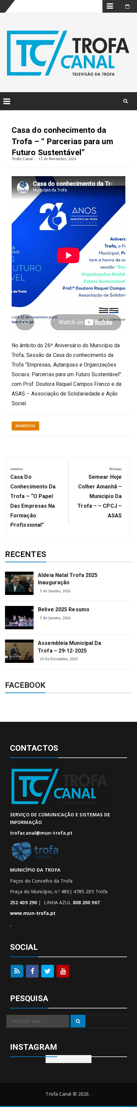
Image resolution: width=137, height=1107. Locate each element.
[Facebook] (32, 971)
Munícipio (25, 426)
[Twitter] (47, 971)
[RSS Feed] (17, 971)
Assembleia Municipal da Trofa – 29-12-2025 (69, 647)
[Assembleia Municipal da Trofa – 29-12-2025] (19, 651)
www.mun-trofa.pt (33, 913)
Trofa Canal (22, 158)
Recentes (25, 554)
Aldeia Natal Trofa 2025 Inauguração (67, 579)
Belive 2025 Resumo (63, 609)
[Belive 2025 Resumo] (19, 617)
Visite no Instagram (68, 1059)
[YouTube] (63, 971)
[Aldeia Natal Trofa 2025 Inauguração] (19, 583)
